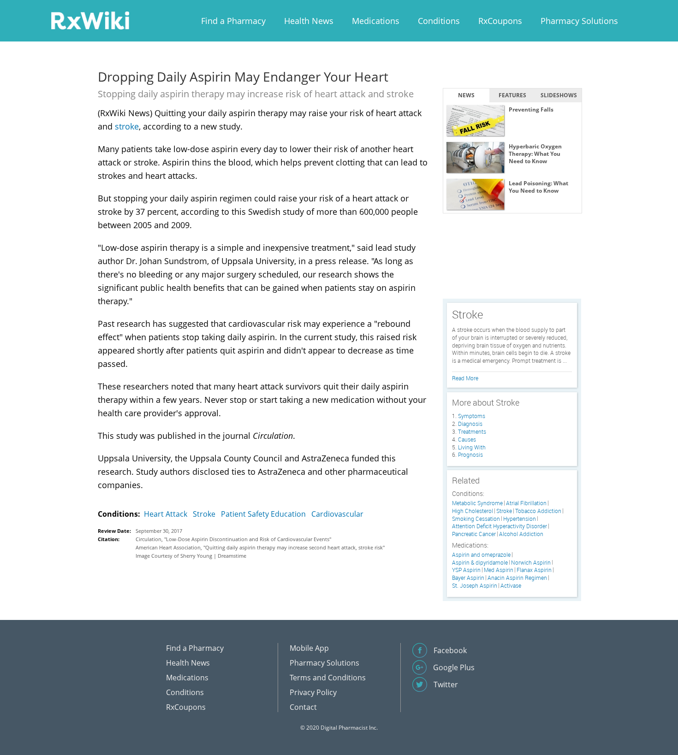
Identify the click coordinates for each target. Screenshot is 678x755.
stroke (127, 126)
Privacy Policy (313, 692)
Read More (465, 378)
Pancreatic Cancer (474, 534)
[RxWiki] (90, 20)
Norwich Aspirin (531, 562)
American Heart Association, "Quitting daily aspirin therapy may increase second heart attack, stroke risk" (260, 547)
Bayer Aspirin (468, 577)
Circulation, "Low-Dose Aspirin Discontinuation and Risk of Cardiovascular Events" (233, 539)
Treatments (472, 431)
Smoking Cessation (476, 518)
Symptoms (471, 415)
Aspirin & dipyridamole (480, 562)
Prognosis (470, 454)
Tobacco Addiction (538, 510)
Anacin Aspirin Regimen (517, 577)
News (466, 95)
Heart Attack (165, 514)
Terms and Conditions (328, 677)
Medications (375, 20)
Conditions (439, 20)
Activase (510, 585)
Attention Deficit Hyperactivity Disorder (499, 526)
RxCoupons (500, 20)
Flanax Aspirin (534, 569)
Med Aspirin (498, 569)
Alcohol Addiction (521, 534)
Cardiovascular (337, 514)
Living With (472, 447)
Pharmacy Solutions (579, 20)
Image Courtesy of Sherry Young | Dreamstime (191, 555)
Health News (308, 20)
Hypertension (519, 518)
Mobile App (309, 648)
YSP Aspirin (466, 569)
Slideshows (559, 95)
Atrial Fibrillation (526, 503)
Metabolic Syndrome (477, 503)
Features (512, 95)
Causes (467, 439)
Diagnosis (470, 423)
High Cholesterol (472, 510)
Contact (303, 707)
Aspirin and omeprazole (481, 554)
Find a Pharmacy (233, 20)
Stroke (204, 514)
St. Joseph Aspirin (474, 585)
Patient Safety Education (263, 514)
